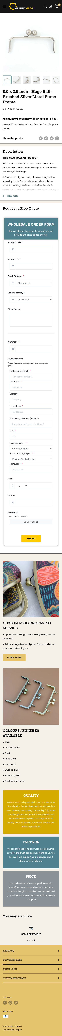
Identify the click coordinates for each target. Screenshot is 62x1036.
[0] (57, 6)
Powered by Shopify (12, 1029)
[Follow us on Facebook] (5, 1003)
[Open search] (45, 6)
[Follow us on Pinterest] (16, 1003)
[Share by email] (57, 138)
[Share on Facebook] (41, 138)
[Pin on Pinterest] (46, 138)
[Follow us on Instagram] (10, 1003)
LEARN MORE (14, 657)
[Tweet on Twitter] (52, 138)
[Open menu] (4, 6)
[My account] (50, 6)
